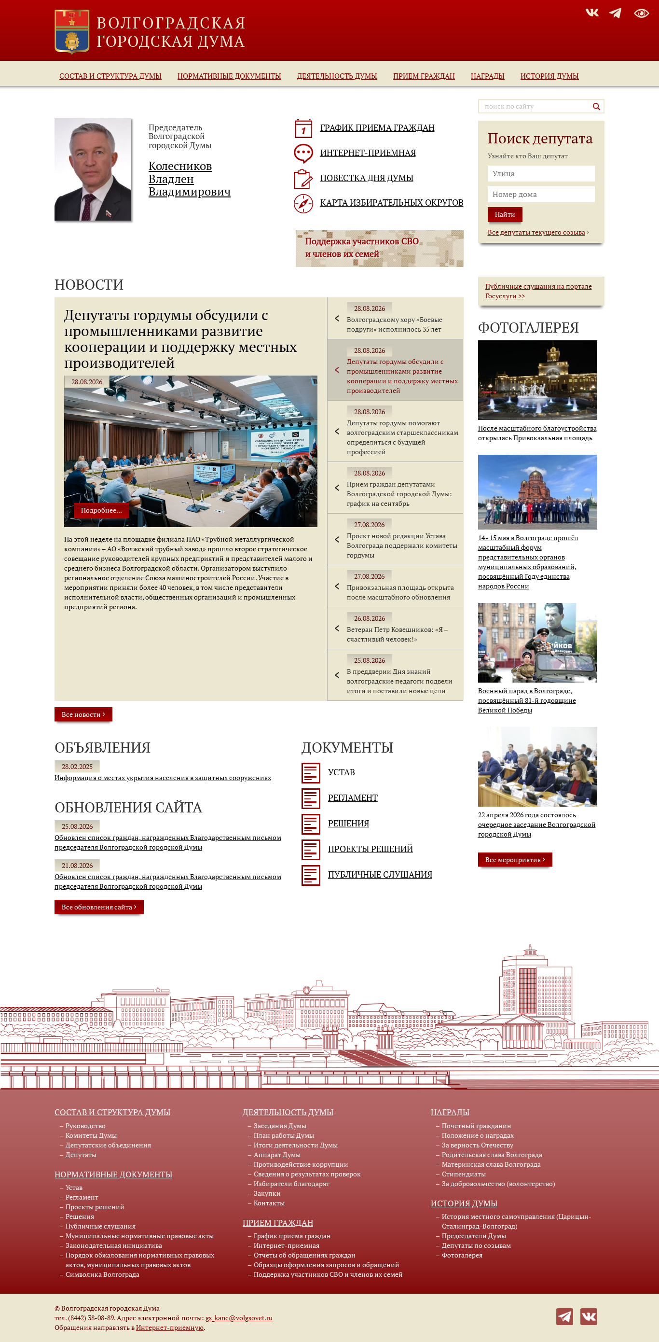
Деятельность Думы (337, 76)
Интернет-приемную (170, 1327)
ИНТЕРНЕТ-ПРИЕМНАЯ (368, 152)
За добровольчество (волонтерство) (498, 1183)
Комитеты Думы (91, 1135)
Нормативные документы (229, 76)
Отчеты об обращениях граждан (305, 1254)
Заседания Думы (280, 1125)
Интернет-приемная (286, 1245)
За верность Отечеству (477, 1144)
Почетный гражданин (476, 1125)
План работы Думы (284, 1135)
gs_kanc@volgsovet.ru (239, 1317)
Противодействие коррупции (301, 1164)
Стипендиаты (464, 1173)
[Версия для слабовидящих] (641, 11)
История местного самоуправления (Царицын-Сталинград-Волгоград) (516, 1221)
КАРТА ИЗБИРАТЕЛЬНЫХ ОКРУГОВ (392, 202)
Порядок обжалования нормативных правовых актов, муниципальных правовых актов (140, 1259)
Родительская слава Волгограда (492, 1154)
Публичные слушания (380, 874)
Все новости (83, 713)
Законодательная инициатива (114, 1245)
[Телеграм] (564, 1315)
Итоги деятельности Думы (296, 1144)
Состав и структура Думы (110, 76)
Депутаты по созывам (476, 1245)
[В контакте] (588, 1315)
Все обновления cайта (99, 906)
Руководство (86, 1125)
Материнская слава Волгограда (491, 1164)
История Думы (550, 76)
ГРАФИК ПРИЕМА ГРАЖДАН (377, 127)
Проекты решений (370, 848)
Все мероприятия (515, 859)
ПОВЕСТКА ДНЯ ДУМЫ (366, 177)
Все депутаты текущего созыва (536, 232)
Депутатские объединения (108, 1144)
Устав (341, 772)
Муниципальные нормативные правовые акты (140, 1235)
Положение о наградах (478, 1135)
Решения (348, 823)
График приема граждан (292, 1235)
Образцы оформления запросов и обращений (326, 1264)
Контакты (269, 1202)
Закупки (267, 1193)
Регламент (353, 797)
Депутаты (81, 1154)
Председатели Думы (474, 1235)
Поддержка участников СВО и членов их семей (328, 1274)
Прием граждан (424, 76)
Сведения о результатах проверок (307, 1173)
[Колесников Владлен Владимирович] (93, 168)
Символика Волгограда (102, 1274)
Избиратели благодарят (292, 1183)
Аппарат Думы (277, 1154)
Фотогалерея (462, 1254)
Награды (488, 76)
